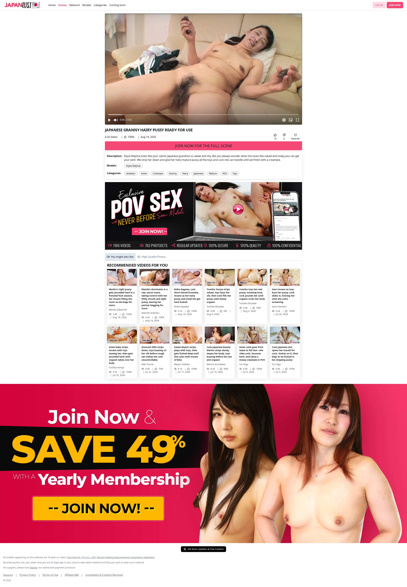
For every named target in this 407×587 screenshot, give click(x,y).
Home (52, 5)
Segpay (33, 567)
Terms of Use (52, 575)
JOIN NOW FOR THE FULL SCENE (203, 145)
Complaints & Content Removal (104, 575)
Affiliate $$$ (74, 575)
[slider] (203, 114)
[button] (109, 120)
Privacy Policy (30, 575)
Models (86, 5)
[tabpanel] (203, 321)
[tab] (120, 257)
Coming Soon (117, 5)
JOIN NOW (395, 5)
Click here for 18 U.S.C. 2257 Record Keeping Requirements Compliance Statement (111, 557)
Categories (100, 5)
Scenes (62, 5)
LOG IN (379, 5)
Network (74, 5)
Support (10, 575)
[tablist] (203, 257)
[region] (203, 69)
